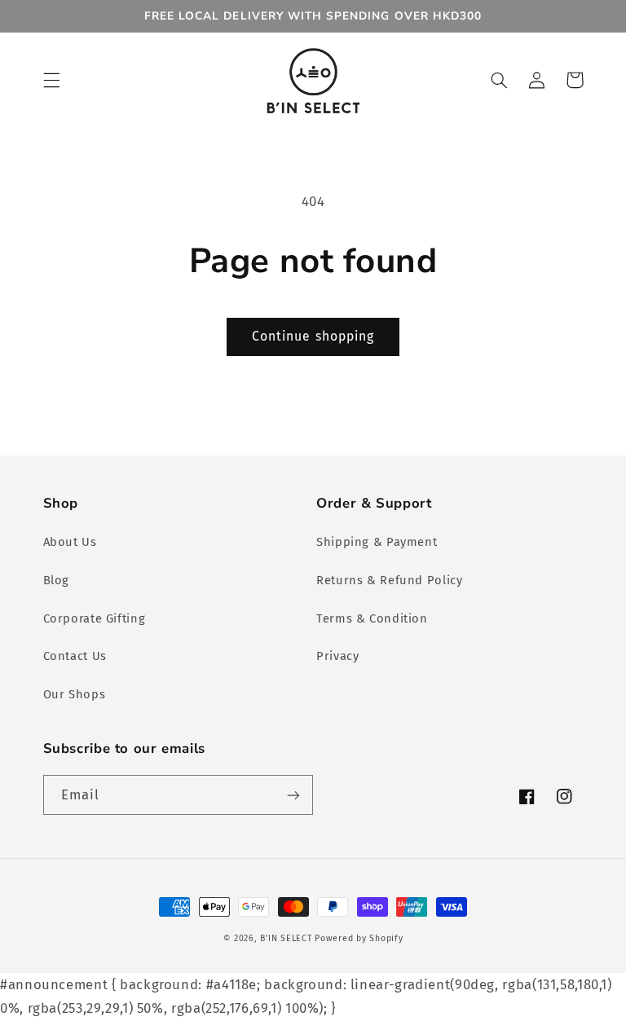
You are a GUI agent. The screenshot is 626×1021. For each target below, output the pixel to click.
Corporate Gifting (94, 618)
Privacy (337, 656)
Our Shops (74, 694)
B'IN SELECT (285, 938)
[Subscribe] (293, 795)
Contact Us (75, 656)
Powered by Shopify (359, 938)
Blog (56, 580)
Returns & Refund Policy (389, 580)
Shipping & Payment (376, 542)
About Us (70, 542)
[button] (51, 80)
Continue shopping (313, 336)
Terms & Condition (372, 618)
